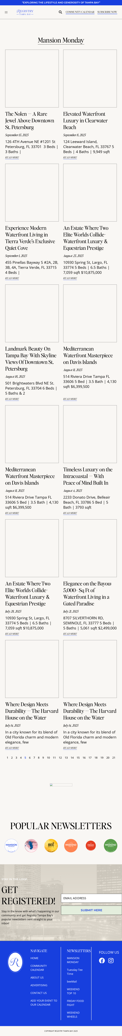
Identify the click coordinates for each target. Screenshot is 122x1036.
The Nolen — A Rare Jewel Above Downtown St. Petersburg (29, 120)
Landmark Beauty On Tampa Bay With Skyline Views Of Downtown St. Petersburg (30, 358)
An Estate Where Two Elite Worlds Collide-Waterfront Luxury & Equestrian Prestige (85, 237)
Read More (12, 157)
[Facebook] (102, 961)
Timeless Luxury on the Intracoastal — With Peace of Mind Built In (87, 476)
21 (113, 757)
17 (90, 757)
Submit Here (91, 910)
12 (60, 757)
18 (95, 757)
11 (54, 757)
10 (48, 757)
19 (101, 757)
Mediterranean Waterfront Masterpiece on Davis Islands (88, 355)
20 (107, 757)
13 (66, 757)
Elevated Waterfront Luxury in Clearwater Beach (85, 120)
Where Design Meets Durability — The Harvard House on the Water (31, 711)
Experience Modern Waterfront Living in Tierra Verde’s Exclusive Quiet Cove (30, 237)
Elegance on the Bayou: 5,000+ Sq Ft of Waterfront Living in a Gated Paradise (87, 593)
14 (72, 757)
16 (84, 757)
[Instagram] (111, 961)
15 (78, 757)
